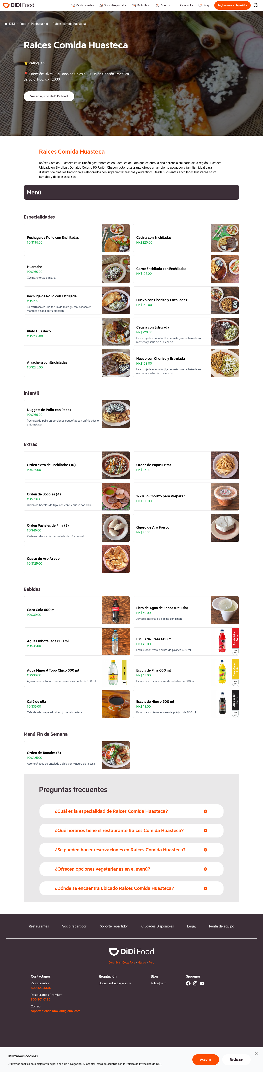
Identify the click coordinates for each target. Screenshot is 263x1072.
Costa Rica (128, 962)
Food (23, 24)
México (142, 962)
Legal (191, 926)
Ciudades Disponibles (157, 926)
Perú (151, 962)
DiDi (12, 24)
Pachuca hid (39, 24)
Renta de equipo (221, 926)
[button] (232, 5)
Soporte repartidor (114, 926)
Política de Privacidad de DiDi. (144, 1063)
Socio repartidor (74, 926)
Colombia (114, 962)
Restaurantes (39, 926)
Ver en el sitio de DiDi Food (49, 96)
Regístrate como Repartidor (232, 5)
